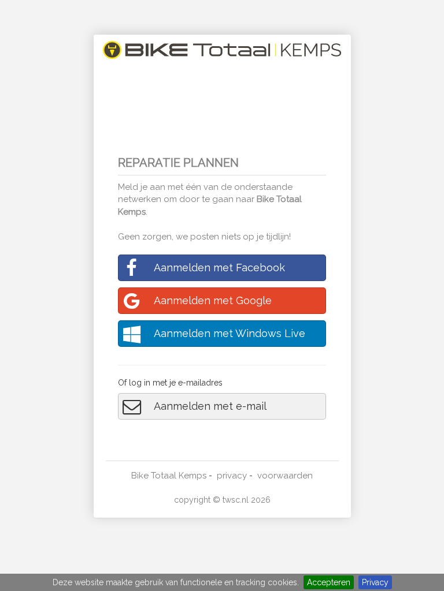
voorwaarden (285, 475)
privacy (232, 475)
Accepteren (328, 582)
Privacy (375, 582)
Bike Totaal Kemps (168, 475)
